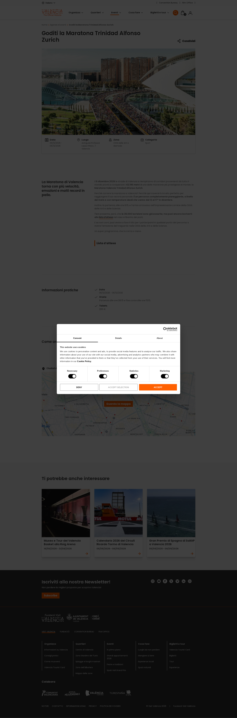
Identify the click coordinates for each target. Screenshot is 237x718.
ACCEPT (158, 387)
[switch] (103, 376)
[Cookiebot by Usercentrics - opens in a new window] (165, 329)
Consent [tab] (77, 338)
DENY (79, 387)
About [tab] (160, 338)
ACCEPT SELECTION (118, 387)
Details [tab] (118, 338)
